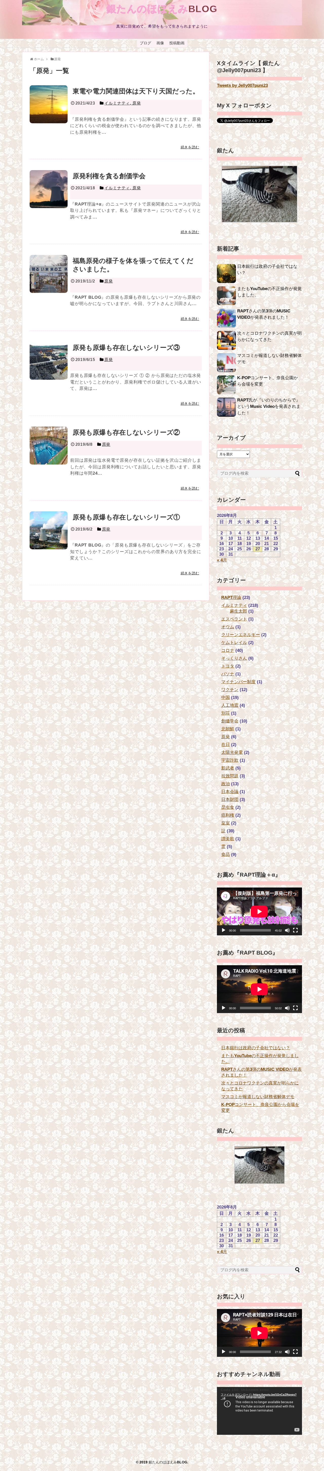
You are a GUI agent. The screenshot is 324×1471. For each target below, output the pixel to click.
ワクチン (229, 689)
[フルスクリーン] (295, 930)
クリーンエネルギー (240, 634)
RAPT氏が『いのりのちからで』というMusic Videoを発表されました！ (268, 406)
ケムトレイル (234, 642)
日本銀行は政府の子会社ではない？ (255, 1047)
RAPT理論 (231, 597)
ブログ (145, 43)
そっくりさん (234, 658)
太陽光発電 (232, 752)
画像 (160, 43)
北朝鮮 (227, 729)
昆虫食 (227, 807)
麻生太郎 (238, 611)
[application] (259, 911)
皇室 (225, 823)
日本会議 (229, 791)
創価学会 (229, 721)
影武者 (227, 768)
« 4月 (222, 560)
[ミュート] (287, 930)
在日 (225, 744)
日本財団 (229, 799)
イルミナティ (234, 605)
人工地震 (229, 705)
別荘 (225, 713)
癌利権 (227, 815)
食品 (225, 854)
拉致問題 (229, 776)
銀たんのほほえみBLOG (162, 9)
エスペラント (234, 619)
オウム (227, 626)
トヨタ (227, 666)
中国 (225, 697)
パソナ (227, 674)
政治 (225, 783)
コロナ (227, 650)
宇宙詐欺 (229, 760)
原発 (225, 736)
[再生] (223, 930)
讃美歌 (227, 838)
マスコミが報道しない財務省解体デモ (257, 1096)
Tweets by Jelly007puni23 (242, 85)
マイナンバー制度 (238, 681)
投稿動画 (177, 43)
